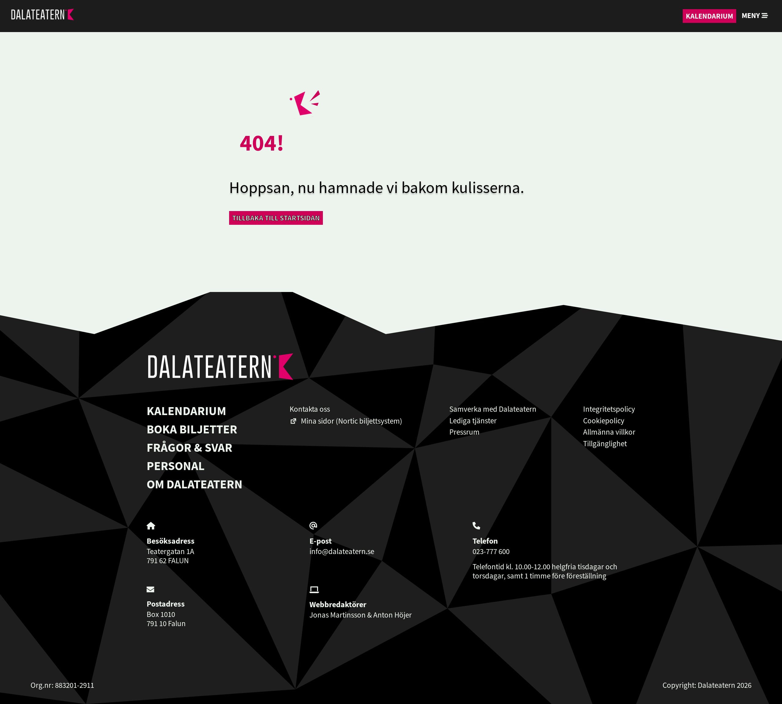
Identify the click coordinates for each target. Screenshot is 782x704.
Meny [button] (752, 15)
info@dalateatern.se (341, 551)
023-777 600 (491, 551)
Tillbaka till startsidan (276, 218)
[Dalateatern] (42, 16)
